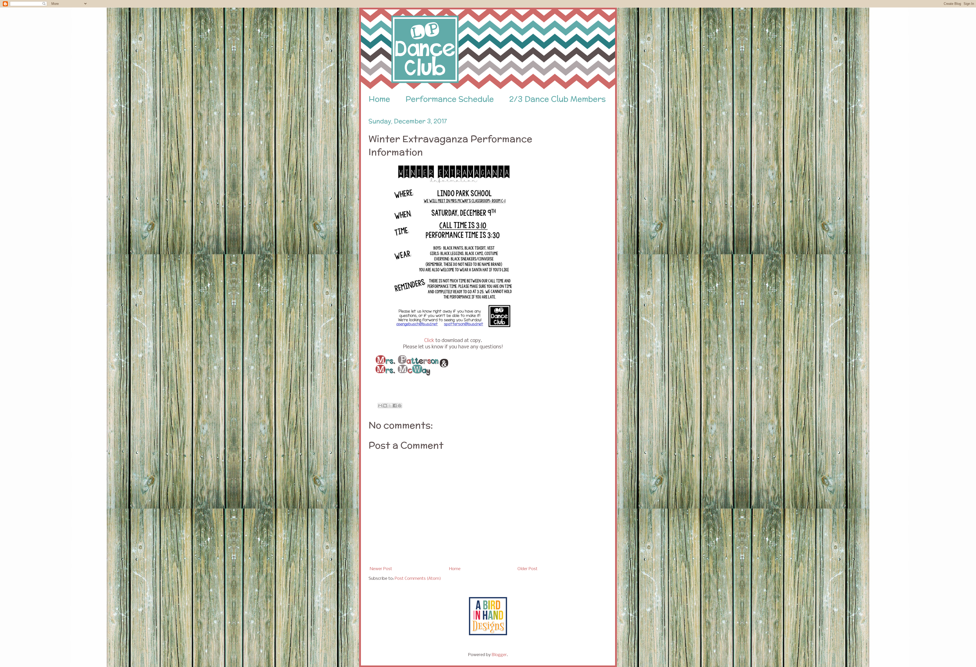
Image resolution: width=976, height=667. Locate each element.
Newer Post (381, 569)
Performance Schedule (449, 99)
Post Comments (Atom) (418, 578)
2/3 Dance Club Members (557, 99)
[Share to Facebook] (394, 405)
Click (429, 340)
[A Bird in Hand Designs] (488, 634)
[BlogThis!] (385, 405)
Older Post (527, 569)
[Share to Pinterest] (399, 405)
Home (379, 99)
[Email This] (380, 405)
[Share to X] (389, 405)
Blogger (499, 655)
